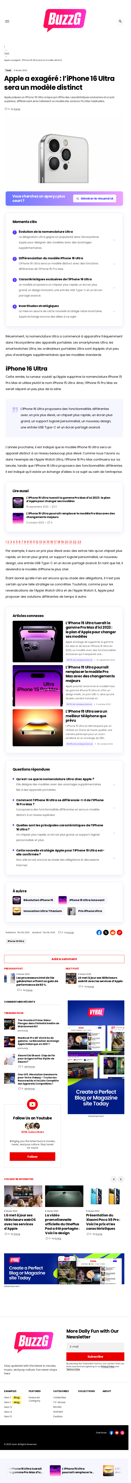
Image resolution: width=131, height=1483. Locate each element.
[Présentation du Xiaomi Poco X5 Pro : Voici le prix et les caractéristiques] (105, 1196)
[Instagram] (122, 1432)
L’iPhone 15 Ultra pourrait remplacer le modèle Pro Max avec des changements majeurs (90, 674)
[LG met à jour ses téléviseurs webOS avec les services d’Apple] (71, 978)
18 (58, 542)
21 (70, 542)
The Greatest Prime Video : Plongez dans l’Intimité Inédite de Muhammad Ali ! (38, 1023)
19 (62, 542)
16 (51, 542)
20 (66, 542)
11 (34, 542)
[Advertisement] (96, 1057)
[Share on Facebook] (99, 932)
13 (40, 542)
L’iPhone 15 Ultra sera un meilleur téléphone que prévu (86, 716)
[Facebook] (111, 1432)
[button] (7, 21)
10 (31, 542)
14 (44, 542)
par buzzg (30, 1066)
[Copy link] (119, 932)
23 (79, 542)
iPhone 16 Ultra (16, 941)
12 (37, 542)
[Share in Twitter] (106, 932)
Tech (6, 53)
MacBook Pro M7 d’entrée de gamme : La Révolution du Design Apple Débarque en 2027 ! (38, 1041)
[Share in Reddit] (112, 932)
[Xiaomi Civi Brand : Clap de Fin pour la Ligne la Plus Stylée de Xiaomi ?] (9, 1059)
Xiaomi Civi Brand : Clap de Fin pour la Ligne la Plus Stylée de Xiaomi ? (36, 1058)
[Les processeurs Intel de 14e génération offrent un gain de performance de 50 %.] (9, 978)
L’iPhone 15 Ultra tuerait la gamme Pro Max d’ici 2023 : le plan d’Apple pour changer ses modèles (91, 630)
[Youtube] (117, 1432)
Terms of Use (73, 1369)
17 (55, 542)
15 (48, 542)
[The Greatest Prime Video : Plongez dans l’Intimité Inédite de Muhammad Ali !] (9, 1024)
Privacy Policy (107, 1366)
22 (75, 542)
